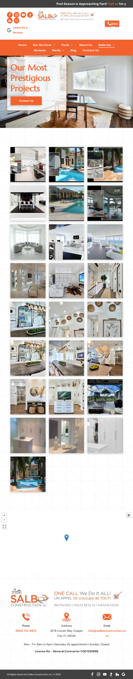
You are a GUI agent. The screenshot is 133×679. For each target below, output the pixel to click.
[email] (16, 20)
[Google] (123, 674)
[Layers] (128, 515)
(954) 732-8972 (26, 631)
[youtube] (23, 15)
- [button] (4, 520)
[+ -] (66, 541)
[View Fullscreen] (4, 527)
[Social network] (30, 15)
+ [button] (4, 515)
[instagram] (16, 15)
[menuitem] (22, 45)
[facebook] (10, 15)
